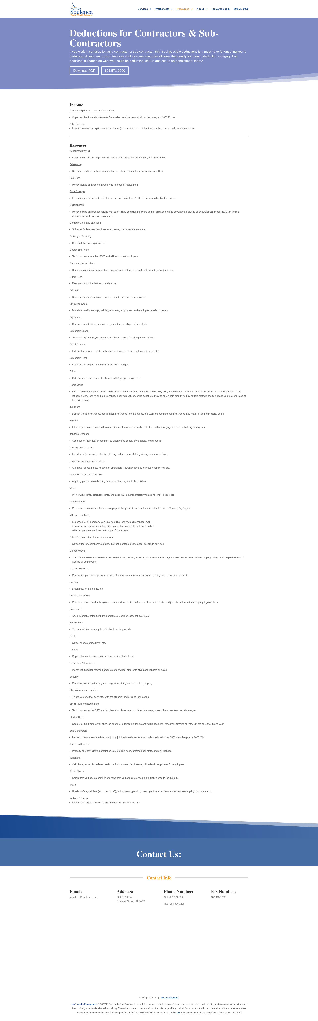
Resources (183, 9)
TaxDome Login (221, 9)
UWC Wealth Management (84, 1004)
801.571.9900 (241, 9)
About (200, 9)
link (178, 1012)
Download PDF (84, 70)
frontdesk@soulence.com (83, 897)
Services (143, 9)
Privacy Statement (170, 997)
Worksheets (162, 9)
